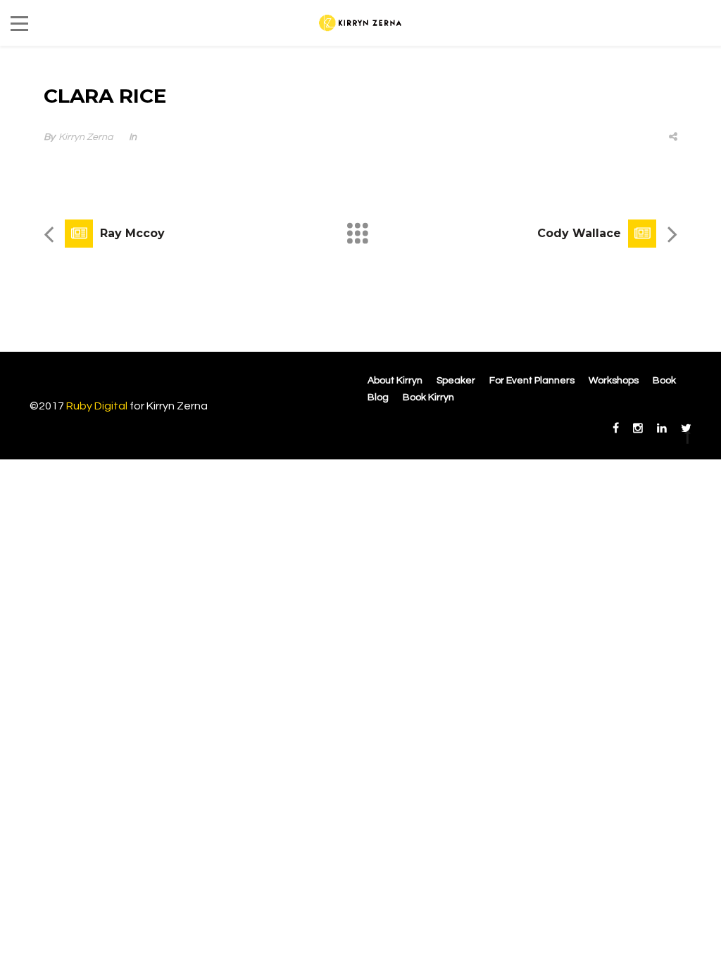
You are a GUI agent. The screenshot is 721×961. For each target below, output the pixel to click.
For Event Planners (532, 381)
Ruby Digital (96, 406)
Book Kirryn (428, 397)
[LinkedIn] (662, 428)
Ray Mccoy (132, 233)
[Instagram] (638, 428)
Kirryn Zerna (85, 137)
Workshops (614, 381)
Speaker (456, 381)
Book (664, 381)
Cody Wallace (579, 233)
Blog (378, 397)
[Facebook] (616, 428)
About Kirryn (395, 381)
